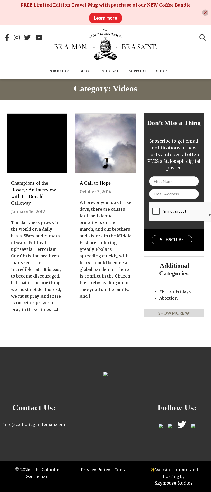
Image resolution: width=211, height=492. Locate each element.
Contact (122, 469)
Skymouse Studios (174, 483)
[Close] (205, 13)
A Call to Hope (95, 183)
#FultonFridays (175, 291)
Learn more (105, 18)
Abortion (168, 298)
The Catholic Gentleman (105, 44)
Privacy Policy (95, 469)
